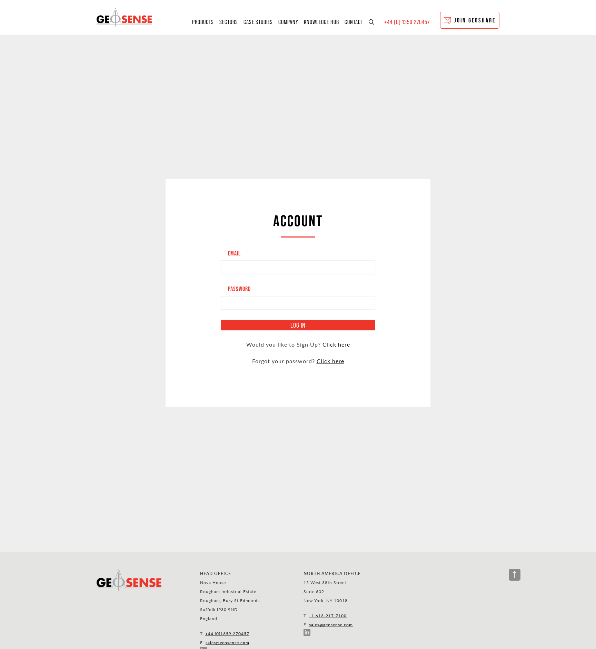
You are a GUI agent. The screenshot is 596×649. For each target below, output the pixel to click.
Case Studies (258, 22)
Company (288, 22)
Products (203, 22)
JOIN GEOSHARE (475, 20)
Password (239, 288)
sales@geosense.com (227, 642)
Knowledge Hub (321, 22)
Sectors (228, 22)
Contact (354, 22)
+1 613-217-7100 (328, 615)
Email (234, 253)
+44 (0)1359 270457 (227, 633)
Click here (336, 344)
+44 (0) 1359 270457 (407, 22)
